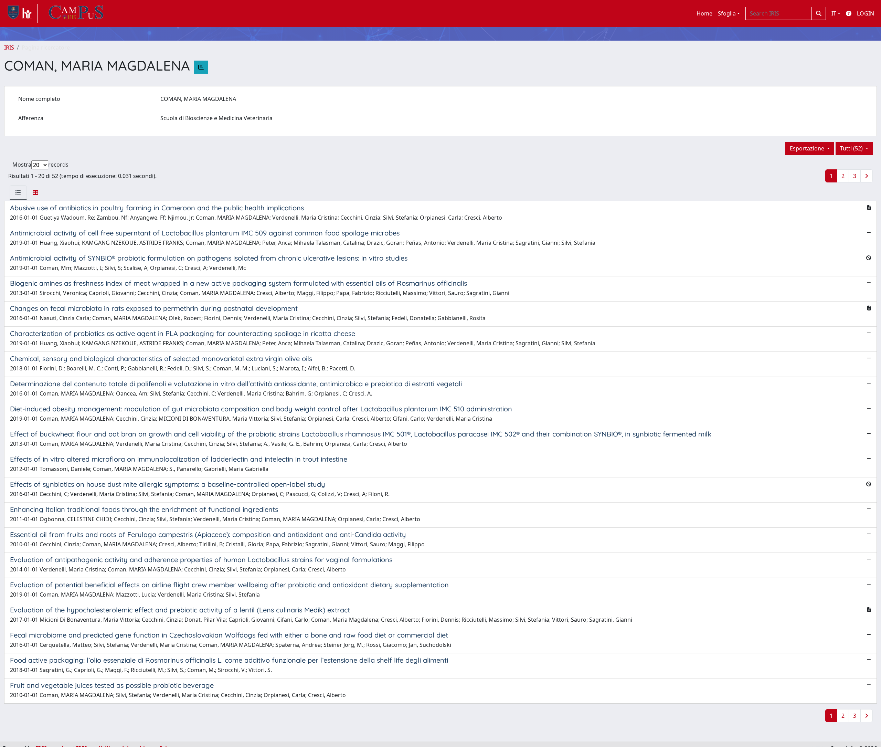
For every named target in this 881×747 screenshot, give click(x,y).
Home (704, 13)
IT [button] (833, 13)
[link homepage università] (76, 13)
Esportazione (808, 148)
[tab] (18, 192)
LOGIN (865, 13)
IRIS (9, 47)
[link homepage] (21, 13)
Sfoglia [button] (727, 13)
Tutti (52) (852, 148)
